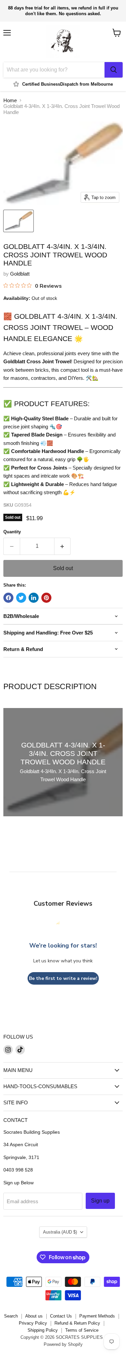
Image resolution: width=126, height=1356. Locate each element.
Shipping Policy (43, 1330)
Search (11, 1316)
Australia (60, 1232)
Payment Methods (97, 1316)
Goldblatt (20, 274)
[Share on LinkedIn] (34, 598)
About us (34, 1316)
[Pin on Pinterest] (46, 598)
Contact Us (61, 1316)
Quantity (12, 531)
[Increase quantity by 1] (62, 546)
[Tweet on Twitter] (21, 598)
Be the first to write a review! (63, 978)
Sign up (100, 1201)
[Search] (113, 70)
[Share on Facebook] (8, 598)
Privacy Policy (33, 1323)
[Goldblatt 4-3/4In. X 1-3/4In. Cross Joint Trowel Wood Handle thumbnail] (18, 221)
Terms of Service (81, 1330)
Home (10, 100)
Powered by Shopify (63, 1344)
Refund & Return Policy (77, 1323)
